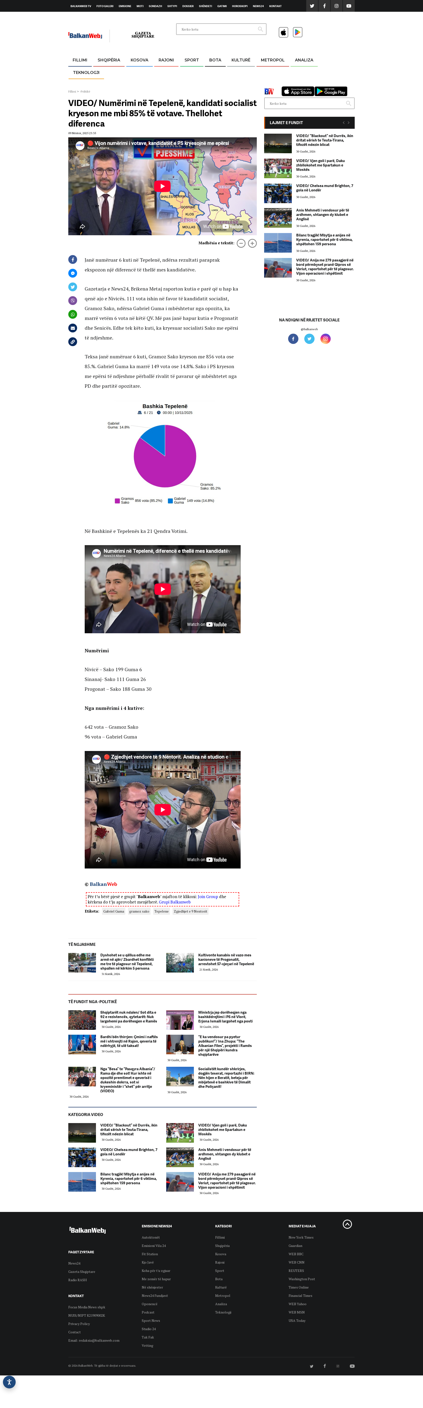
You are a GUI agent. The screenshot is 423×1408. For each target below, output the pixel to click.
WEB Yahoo (297, 1304)
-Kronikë (104, 72)
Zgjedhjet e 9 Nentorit (190, 911)
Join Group (208, 896)
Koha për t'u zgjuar (156, 1270)
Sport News (151, 1320)
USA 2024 (215, 72)
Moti (140, 6)
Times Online (299, 1287)
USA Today (297, 1320)
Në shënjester (152, 1287)
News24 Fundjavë (155, 1295)
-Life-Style (268, 83)
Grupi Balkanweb (175, 902)
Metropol (273, 60)
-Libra (235, 83)
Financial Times (300, 1295)
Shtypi (172, 6)
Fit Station (150, 1254)
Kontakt (275, 6)
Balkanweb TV (80, 6)
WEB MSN (297, 1312)
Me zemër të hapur (156, 1279)
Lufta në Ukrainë (215, 85)
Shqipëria (109, 60)
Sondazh (155, 6)
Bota (215, 60)
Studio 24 (149, 1328)
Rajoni (166, 60)
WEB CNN (297, 1262)
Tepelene (161, 911)
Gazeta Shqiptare (81, 1271)
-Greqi (162, 72)
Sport (192, 60)
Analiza (304, 60)
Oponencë (149, 1304)
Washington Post (302, 1279)
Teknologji (86, 72)
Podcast (148, 1312)
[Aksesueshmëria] (9, 1382)
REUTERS (296, 1270)
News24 (258, 6)
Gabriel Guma (113, 911)
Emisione (125, 6)
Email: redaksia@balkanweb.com (93, 1340)
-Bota (188, 72)
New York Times (301, 1237)
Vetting (147, 1345)
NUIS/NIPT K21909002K (86, 1315)
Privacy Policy (79, 1323)
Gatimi (222, 6)
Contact (74, 1332)
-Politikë (104, 83)
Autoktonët (151, 1237)
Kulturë (241, 60)
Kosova (139, 60)
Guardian (295, 1245)
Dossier (188, 6)
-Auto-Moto (82, 84)
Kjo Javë (148, 1262)
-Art (233, 72)
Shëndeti (205, 6)
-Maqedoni (166, 83)
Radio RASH (77, 1280)
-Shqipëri (191, 83)
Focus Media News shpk (86, 1307)
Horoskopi (239, 6)
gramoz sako (139, 911)
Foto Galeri (104, 6)
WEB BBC (296, 1254)
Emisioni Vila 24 (154, 1245)
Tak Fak (148, 1337)
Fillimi (80, 60)
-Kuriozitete (270, 72)
